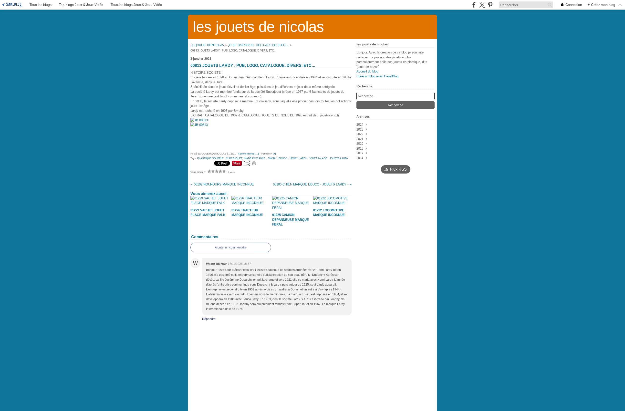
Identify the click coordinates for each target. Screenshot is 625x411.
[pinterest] (490, 5)
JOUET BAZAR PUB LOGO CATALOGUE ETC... (259, 45)
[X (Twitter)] (482, 5)
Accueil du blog (367, 71)
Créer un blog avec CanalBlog (377, 76)
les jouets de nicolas (207, 45)
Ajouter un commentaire (231, 247)
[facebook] (474, 5)
